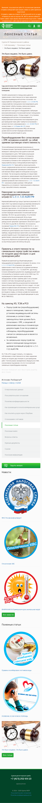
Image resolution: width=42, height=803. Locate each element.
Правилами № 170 (8, 165)
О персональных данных (14, 390)
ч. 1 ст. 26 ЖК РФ (30, 124)
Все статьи (7, 755)
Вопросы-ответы (11, 437)
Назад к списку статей (11, 383)
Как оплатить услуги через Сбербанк (19, 413)
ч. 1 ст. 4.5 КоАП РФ (8, 265)
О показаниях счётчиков (14, 419)
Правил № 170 (14, 226)
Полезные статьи (23, 45)
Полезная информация (13, 455)
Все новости (8, 615)
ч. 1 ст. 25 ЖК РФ (32, 102)
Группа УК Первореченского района (15, 42)
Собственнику (9, 45)
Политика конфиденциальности (17, 401)
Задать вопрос (16, 465)
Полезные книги (11, 431)
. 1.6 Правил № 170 (19, 126)
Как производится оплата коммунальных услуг (22, 407)
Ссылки (7, 449)
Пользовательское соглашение (16, 395)
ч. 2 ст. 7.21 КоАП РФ (23, 196)
